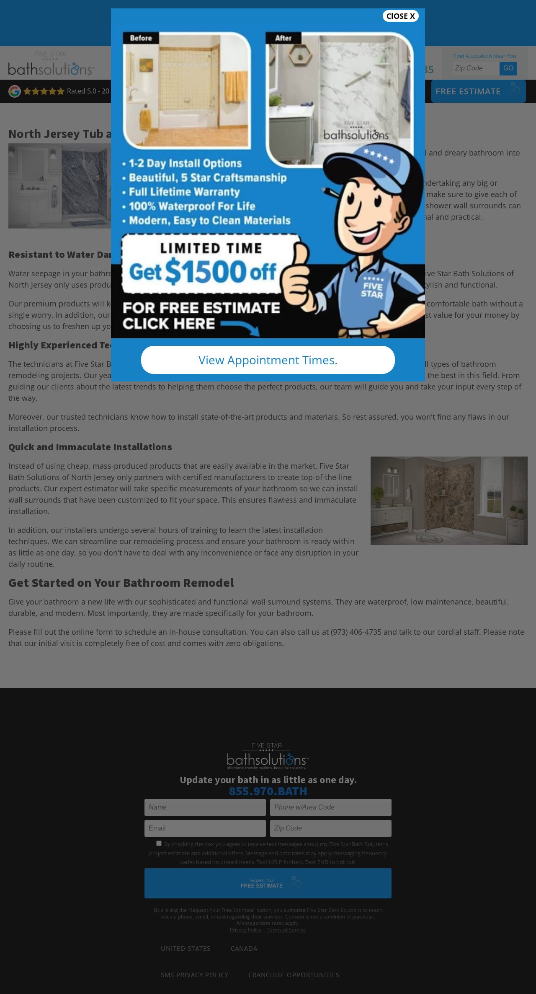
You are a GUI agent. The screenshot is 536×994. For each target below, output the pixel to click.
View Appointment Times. (268, 360)
